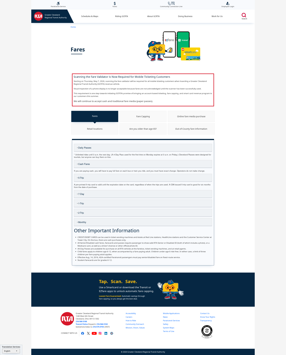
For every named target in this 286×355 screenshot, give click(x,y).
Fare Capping (143, 116)
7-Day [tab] (81, 194)
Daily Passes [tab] (84, 147)
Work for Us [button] (217, 16)
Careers (129, 317)
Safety (165, 324)
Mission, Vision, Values (135, 327)
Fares (115, 4)
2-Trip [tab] (81, 212)
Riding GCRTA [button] (121, 16)
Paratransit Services (171, 320)
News (165, 317)
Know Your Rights (207, 317)
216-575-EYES (98, 327)
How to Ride (131, 320)
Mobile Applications (171, 313)
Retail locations (94, 128)
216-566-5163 (102, 324)
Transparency (206, 320)
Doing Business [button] (185, 16)
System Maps (168, 327)
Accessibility (131, 313)
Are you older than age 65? (143, 128)
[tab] (94, 116)
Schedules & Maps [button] (89, 16)
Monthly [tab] (82, 222)
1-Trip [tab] (81, 203)
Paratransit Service (58, 4)
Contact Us (204, 313)
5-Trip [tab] (81, 177)
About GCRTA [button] (153, 16)
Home (73, 27)
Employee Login (228, 4)
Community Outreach (135, 324)
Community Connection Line (171, 4)
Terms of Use (168, 331)
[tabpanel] (143, 202)
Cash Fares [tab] (84, 164)
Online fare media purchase (191, 116)
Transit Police (82, 324)
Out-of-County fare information (191, 128)
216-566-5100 (81, 321)
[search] (244, 15)
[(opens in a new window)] (82, 333)
